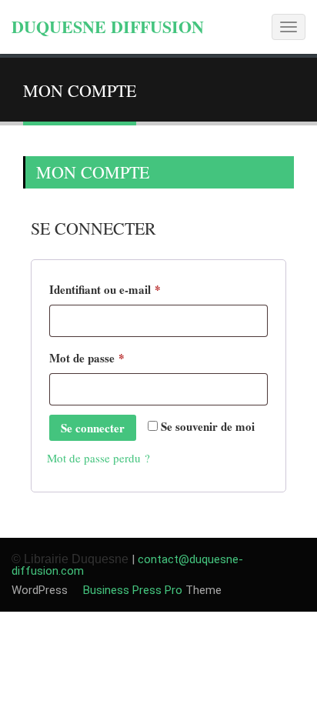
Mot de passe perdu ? (98, 457)
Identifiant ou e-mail (133, 289)
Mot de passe (115, 357)
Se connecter (93, 427)
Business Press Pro (131, 590)
